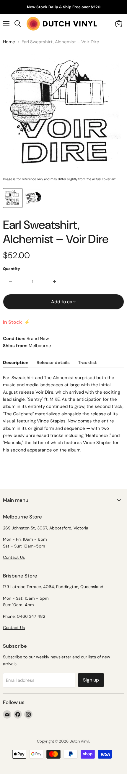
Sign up (91, 680)
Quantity (11, 268)
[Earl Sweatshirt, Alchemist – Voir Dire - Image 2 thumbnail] (33, 198)
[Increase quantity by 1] (54, 281)
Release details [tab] (53, 363)
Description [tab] (15, 363)
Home (9, 41)
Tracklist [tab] (87, 363)
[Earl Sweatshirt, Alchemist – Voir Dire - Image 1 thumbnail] (12, 198)
